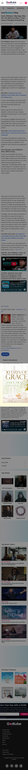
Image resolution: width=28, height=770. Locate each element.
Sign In (21, 3)
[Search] (26, 3)
